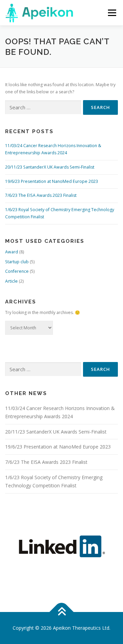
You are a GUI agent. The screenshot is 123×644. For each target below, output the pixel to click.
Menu (111, 13)
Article (11, 281)
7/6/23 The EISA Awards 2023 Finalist (41, 195)
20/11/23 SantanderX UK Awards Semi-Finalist (49, 167)
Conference (17, 271)
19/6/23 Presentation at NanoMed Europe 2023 (51, 181)
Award (11, 252)
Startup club (17, 262)
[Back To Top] (62, 612)
